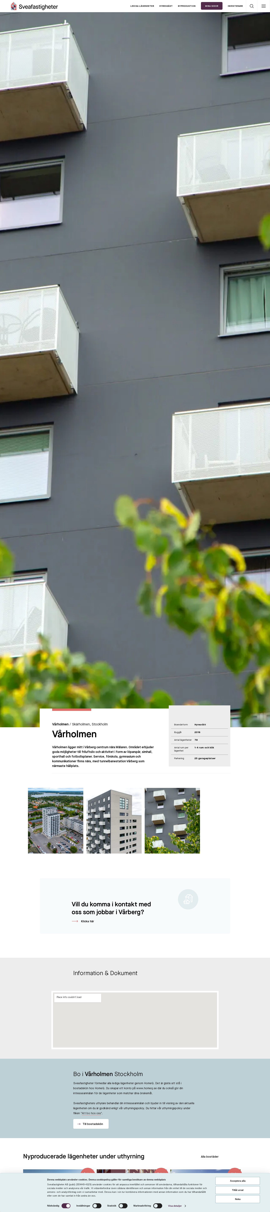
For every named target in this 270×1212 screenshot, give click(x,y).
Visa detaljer (175, 1205)
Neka (237, 1199)
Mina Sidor (211, 6)
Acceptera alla (237, 1180)
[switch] (96, 1205)
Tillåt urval (237, 1190)
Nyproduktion (187, 6)
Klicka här (87, 921)
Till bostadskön (92, 1124)
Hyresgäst (166, 6)
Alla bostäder (209, 1156)
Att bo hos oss (91, 1113)
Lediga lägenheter (142, 6)
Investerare (235, 6)
